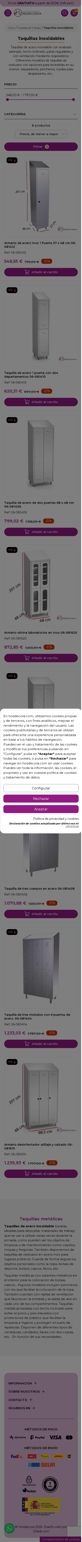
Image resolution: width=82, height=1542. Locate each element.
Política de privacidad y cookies (56, 819)
